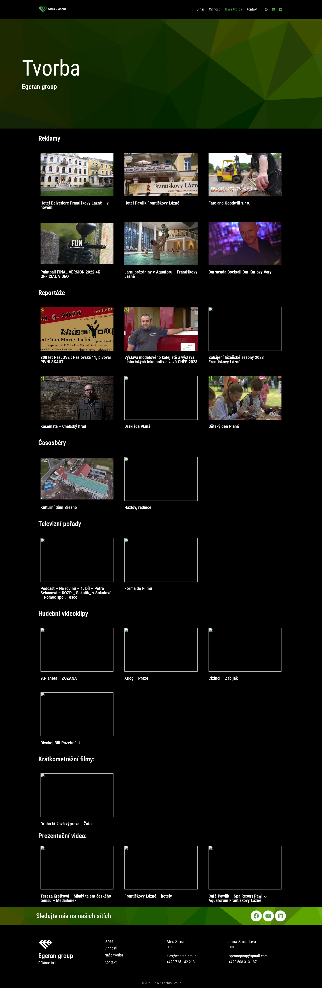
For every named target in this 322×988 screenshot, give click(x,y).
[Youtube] (273, 9)
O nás (200, 9)
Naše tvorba (233, 9)
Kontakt (251, 9)
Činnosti (215, 9)
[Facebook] (266, 9)
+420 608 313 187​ (242, 962)
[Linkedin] (281, 9)
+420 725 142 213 (180, 962)
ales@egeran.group (181, 956)
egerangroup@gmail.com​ (248, 956)
